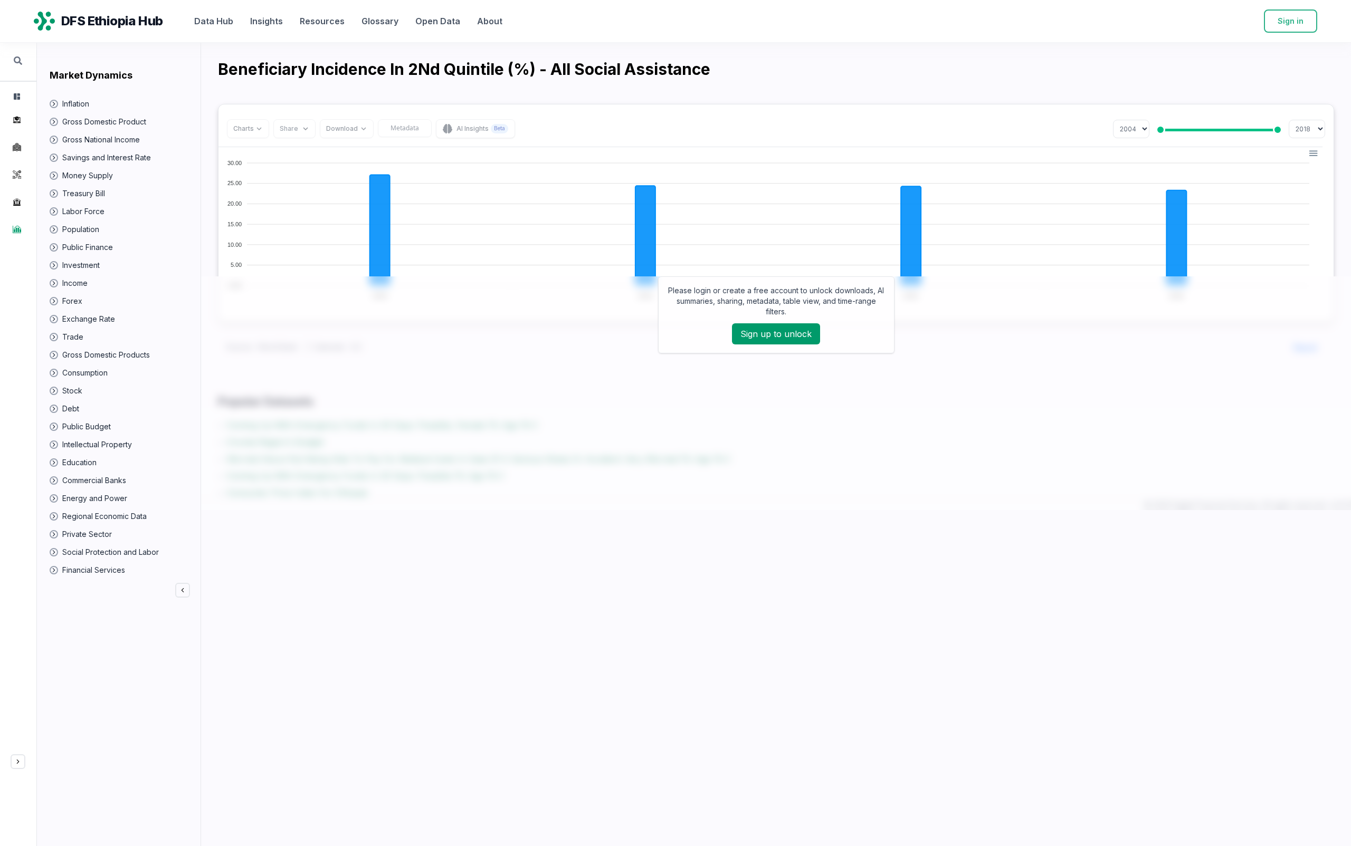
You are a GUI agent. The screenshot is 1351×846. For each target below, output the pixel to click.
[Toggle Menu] (18, 761)
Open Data (437, 21)
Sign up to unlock (776, 334)
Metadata (405, 127)
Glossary (379, 21)
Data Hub (213, 21)
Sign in (1291, 20)
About (489, 21)
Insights (266, 21)
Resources (322, 21)
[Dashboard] (15, 96)
